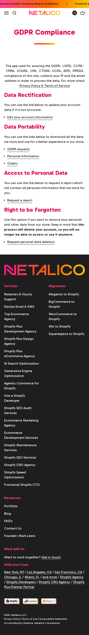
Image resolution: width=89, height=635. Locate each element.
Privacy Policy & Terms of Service (44, 86)
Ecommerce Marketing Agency (21, 422)
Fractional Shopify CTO (22, 485)
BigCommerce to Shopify (62, 304)
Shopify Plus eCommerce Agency (19, 353)
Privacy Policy (12, 618)
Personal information (23, 156)
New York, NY (14, 572)
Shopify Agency (71, 577)
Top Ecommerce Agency (16, 316)
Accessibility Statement (53, 618)
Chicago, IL (13, 577)
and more (49, 577)
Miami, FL (32, 577)
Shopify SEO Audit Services (17, 410)
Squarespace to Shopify (66, 334)
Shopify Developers (21, 582)
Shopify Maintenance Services (20, 447)
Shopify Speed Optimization (15, 474)
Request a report (19, 200)
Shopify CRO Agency (19, 465)
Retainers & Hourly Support (18, 296)
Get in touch (50, 557)
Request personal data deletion (31, 242)
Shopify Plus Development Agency (20, 328)
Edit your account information (30, 117)
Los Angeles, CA (39, 572)
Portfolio (11, 506)
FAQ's (8, 521)
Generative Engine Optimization (18, 373)
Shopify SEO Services (20, 457)
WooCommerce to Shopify (63, 316)
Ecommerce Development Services (21, 435)
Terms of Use (29, 618)
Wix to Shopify (60, 326)
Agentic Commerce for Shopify (21, 385)
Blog (7, 513)
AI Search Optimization (21, 363)
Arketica (28, 623)
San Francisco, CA (68, 572)
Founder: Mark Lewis (19, 536)
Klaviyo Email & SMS (19, 307)
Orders (12, 163)
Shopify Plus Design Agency (19, 341)
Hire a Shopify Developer (14, 398)
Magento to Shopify (64, 294)
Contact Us (12, 528)
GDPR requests (18, 149)
